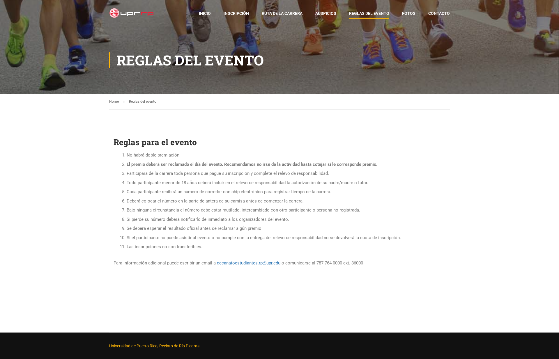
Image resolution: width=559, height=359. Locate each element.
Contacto (439, 13)
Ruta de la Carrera (282, 13)
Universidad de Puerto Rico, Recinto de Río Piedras (154, 346)
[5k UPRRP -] (131, 16)
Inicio (205, 13)
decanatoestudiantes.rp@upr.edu (248, 263)
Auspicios (325, 13)
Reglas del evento (369, 13)
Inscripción (236, 13)
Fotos (408, 13)
